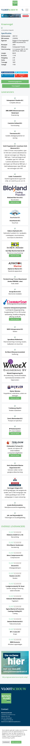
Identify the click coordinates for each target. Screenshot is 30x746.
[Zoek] (21, 9)
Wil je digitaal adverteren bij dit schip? (15, 677)
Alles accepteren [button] (16, 742)
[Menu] (26, 9)
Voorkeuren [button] (6, 742)
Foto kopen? (16, 86)
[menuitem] (22, 9)
